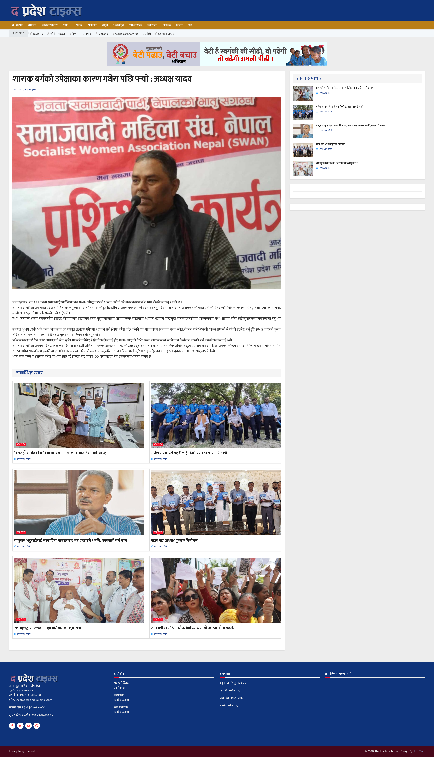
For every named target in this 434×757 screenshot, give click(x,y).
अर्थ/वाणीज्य (135, 25)
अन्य (190, 25)
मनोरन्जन (152, 25)
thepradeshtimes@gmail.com (33, 700)
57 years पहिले (23, 459)
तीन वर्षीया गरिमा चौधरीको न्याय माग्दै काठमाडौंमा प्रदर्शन (193, 628)
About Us (33, 751)
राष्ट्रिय (105, 25)
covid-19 (38, 34)
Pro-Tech (419, 751)
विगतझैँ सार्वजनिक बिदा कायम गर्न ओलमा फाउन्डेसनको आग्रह (60, 453)
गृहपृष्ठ (19, 25)
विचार (179, 25)
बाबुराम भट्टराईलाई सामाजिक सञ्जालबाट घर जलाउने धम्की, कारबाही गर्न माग (70, 540)
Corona (103, 34)
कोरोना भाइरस (50, 25)
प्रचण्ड (88, 34)
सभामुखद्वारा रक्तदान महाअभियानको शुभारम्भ (47, 628)
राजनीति (92, 25)
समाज (79, 25)
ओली (148, 34)
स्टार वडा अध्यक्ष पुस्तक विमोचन (174, 540)
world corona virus (126, 34)
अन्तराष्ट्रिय (118, 25)
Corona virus (166, 34)
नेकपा (75, 34)
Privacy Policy (16, 751)
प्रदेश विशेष (21, 444)
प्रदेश (65, 25)
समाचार (32, 25)
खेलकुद (167, 25)
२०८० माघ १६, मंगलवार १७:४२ (24, 90)
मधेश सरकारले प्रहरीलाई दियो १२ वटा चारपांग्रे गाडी (189, 453)
